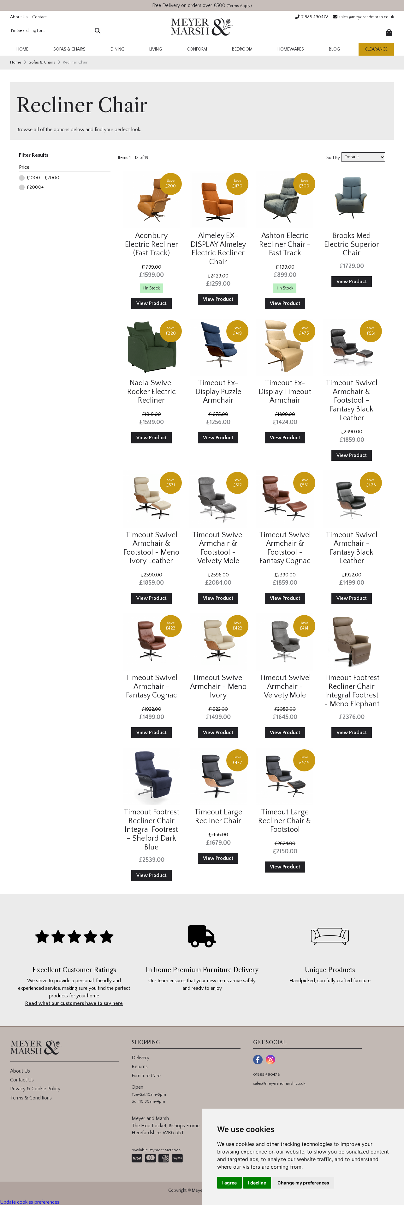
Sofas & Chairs (69, 49)
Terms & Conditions (31, 1098)
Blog (334, 49)
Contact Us (22, 1080)
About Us (19, 17)
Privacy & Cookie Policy (35, 1089)
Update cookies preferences (29, 1202)
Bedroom (242, 49)
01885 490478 (314, 17)
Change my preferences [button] (303, 1182)
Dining (117, 49)
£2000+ (35, 187)
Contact (39, 17)
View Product (151, 303)
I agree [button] (229, 1182)
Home (22, 49)
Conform (197, 49)
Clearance (376, 49)
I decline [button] (257, 1182)
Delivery (140, 1058)
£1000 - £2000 (43, 177)
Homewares (290, 49)
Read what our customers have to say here (74, 1003)
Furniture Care (146, 1076)
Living (155, 49)
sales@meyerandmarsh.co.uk (365, 17)
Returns (140, 1066)
